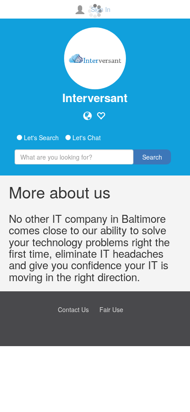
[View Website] (87, 115)
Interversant (95, 97)
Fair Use (111, 309)
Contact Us (73, 309)
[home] (95, 58)
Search (152, 157)
